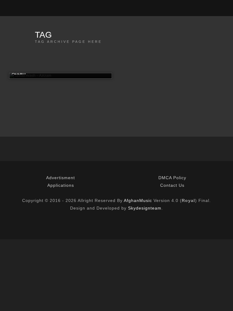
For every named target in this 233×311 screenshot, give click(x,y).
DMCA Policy (172, 177)
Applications (60, 185)
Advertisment (60, 177)
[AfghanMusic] (12, 8)
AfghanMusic (138, 200)
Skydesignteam (144, 208)
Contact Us (172, 185)
